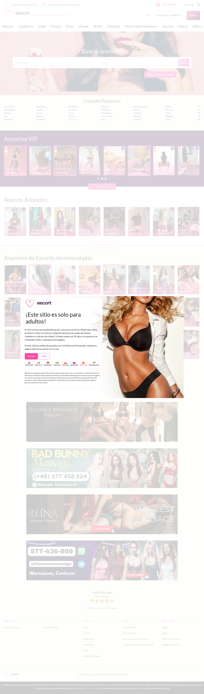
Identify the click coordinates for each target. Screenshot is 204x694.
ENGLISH (29, 365)
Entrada (31, 356)
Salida (44, 356)
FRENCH (38, 365)
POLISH (65, 365)
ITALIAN (57, 365)
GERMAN (48, 365)
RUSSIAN (74, 365)
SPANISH (83, 365)
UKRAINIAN (94, 365)
